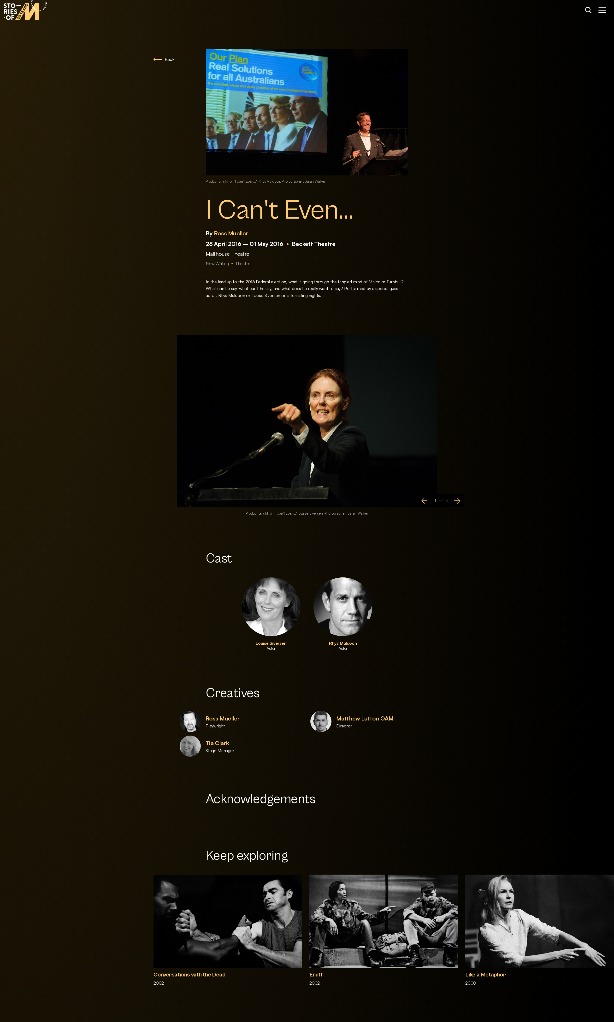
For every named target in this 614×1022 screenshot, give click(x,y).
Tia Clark (217, 743)
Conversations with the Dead (189, 974)
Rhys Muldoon (343, 643)
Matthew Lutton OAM (365, 718)
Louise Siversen (271, 643)
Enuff (316, 974)
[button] (424, 500)
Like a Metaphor (485, 974)
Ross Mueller (231, 233)
